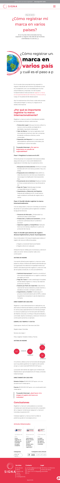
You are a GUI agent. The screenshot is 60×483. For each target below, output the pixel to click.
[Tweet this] (38, 454)
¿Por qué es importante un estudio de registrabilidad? (27, 149)
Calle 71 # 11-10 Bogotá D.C (33, 472)
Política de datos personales (46, 470)
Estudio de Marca (19, 468)
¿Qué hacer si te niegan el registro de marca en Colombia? (29, 395)
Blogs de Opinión (17, 455)
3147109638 (30, 469)
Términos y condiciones (48, 468)
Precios (18, 475)
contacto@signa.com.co (33, 468)
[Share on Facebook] (42, 454)
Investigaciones (20, 476)
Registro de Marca (19, 472)
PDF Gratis (40, 1)
